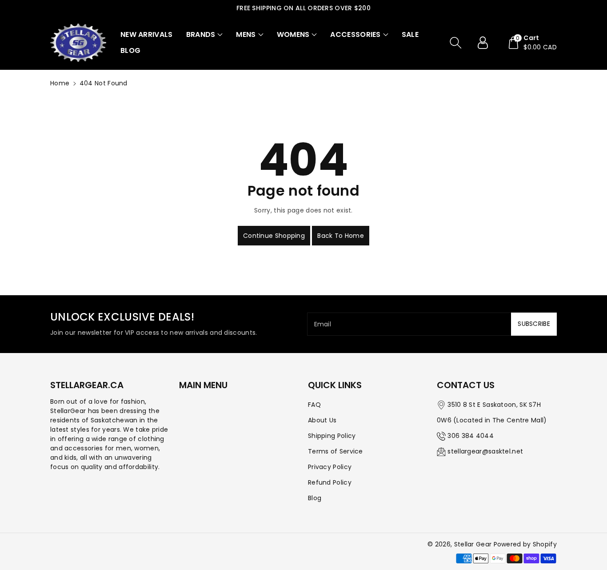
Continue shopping (274, 235)
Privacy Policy (329, 466)
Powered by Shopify (525, 544)
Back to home (340, 235)
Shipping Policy (332, 435)
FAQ (314, 404)
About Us (322, 420)
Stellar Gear (473, 544)
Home (59, 83)
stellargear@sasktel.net (485, 451)
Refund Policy (329, 482)
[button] (204, 34)
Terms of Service (335, 451)
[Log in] (486, 42)
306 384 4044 (470, 435)
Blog (314, 498)
